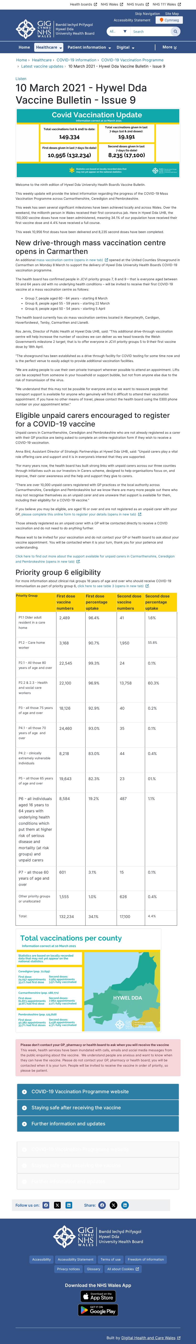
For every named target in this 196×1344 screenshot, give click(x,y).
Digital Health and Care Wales (148, 1337)
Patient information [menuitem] (87, 47)
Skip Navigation (147, 14)
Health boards (81, 4)
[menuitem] (60, 48)
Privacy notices (68, 1269)
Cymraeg (172, 20)
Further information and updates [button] (68, 1124)
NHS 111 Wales (164, 4)
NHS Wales (109, 4)
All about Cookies (120, 1269)
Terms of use (111, 1259)
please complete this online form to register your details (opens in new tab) (79, 514)
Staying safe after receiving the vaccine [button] (76, 1107)
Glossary (93, 1269)
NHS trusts (135, 4)
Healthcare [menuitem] (46, 47)
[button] (46, 1205)
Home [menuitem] (24, 47)
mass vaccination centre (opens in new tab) (69, 260)
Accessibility (41, 1259)
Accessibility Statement (132, 20)
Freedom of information (146, 1259)
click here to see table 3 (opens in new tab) (111, 586)
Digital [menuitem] (123, 47)
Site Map (172, 14)
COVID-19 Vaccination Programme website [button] (80, 1091)
